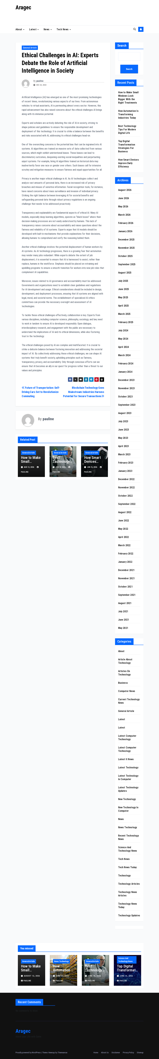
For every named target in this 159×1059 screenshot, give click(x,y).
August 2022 (125, 512)
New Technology (127, 799)
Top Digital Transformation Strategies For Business (127, 972)
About (19, 29)
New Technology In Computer (128, 809)
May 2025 (123, 297)
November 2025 (126, 247)
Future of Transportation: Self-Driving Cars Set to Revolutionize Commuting (41, 392)
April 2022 (123, 537)
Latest (33, 29)
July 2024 (123, 330)
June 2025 (123, 289)
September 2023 (127, 404)
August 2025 (125, 272)
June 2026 (123, 198)
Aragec (23, 7)
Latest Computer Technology (127, 737)
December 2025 (126, 239)
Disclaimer (116, 1052)
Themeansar (62, 1052)
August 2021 (125, 603)
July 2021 (123, 611)
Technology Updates (129, 915)
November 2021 (126, 578)
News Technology (127, 827)
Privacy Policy (128, 1052)
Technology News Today (127, 905)
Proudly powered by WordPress (28, 1052)
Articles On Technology (124, 673)
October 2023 (125, 396)
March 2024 (124, 355)
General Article (30, 47)
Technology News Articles (127, 894)
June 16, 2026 (126, 976)
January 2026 (125, 231)
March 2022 (124, 545)
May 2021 (123, 627)
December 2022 (126, 479)
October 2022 (125, 495)
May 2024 (123, 338)
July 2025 (123, 280)
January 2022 (125, 561)
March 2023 (124, 454)
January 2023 (125, 470)
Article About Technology (125, 661)
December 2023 (126, 380)
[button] (134, 29)
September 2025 (127, 264)
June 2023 (123, 429)
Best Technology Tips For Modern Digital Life (127, 129)
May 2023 (123, 437)
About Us (105, 1052)
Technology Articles (129, 883)
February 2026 (125, 223)
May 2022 (123, 528)
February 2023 (125, 462)
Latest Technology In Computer (128, 777)
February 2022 (125, 553)
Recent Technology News (128, 837)
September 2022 (127, 504)
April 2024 (123, 347)
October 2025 (125, 256)
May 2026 (123, 206)
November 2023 (126, 388)
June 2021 (123, 619)
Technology (124, 875)
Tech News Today (127, 867)
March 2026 (124, 214)
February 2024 (125, 363)
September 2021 (127, 594)
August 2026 (125, 190)
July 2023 (123, 421)
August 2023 (125, 413)
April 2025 (123, 305)
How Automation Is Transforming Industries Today (128, 114)
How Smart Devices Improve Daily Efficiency (94, 463)
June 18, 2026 (94, 976)
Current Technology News (129, 701)
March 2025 (124, 313)
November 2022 (126, 487)
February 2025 (125, 322)
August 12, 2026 (32, 976)
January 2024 (125, 371)
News (47, 29)
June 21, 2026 (62, 976)
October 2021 (125, 586)
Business (123, 682)
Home (95, 1052)
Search (121, 45)
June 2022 (123, 520)
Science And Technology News (127, 849)
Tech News (63, 29)
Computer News (126, 691)
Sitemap (140, 1052)
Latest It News (126, 759)
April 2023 (123, 446)
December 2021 (126, 570)
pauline (39, 81)
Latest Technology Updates (128, 789)
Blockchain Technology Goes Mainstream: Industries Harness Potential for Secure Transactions (83, 392)
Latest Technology (128, 767)
